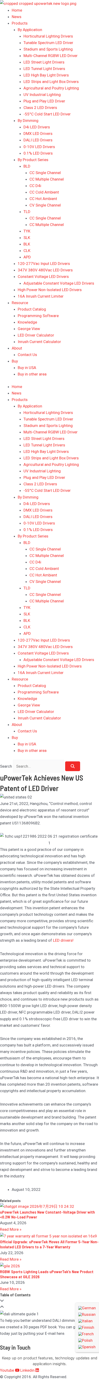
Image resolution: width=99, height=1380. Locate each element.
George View (29, 328)
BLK (26, 244)
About (17, 348)
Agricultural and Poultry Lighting (51, 88)
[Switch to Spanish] (87, 1347)
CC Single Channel (45, 172)
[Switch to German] (87, 1308)
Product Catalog (32, 309)
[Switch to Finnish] (87, 1327)
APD (27, 257)
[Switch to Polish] (87, 1340)
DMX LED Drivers (37, 133)
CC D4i (35, 185)
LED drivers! (63, 940)
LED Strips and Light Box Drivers (51, 81)
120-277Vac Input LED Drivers (44, 263)
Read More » (10, 1229)
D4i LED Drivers (36, 127)
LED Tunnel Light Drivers (44, 68)
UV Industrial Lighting (42, 94)
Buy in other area (32, 374)
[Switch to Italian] (87, 1321)
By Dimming (28, 120)
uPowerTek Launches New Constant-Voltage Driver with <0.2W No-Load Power (47, 1214)
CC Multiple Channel (46, 179)
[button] (49, 1300)
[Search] (72, 766)
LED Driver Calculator (36, 335)
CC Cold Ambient (44, 192)
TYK (26, 231)
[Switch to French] (87, 1334)
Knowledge (27, 322)
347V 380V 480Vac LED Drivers (45, 270)
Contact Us (27, 354)
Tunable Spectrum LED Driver (48, 42)
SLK (26, 237)
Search (6, 766)
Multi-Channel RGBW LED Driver (50, 55)
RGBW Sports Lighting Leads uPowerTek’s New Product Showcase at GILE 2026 (46, 1274)
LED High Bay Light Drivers (46, 75)
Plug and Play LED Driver (44, 101)
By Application (30, 29)
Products (20, 23)
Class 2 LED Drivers (40, 107)
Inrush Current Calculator (39, 341)
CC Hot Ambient (43, 198)
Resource (20, 302)
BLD (26, 166)
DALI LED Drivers (37, 140)
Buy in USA (27, 367)
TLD (26, 211)
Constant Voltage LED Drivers (43, 276)
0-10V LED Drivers (39, 146)
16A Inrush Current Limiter (41, 296)
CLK (26, 250)
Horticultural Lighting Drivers (48, 36)
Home (17, 10)
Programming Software (38, 315)
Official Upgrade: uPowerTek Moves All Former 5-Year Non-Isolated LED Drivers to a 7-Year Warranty (49, 1244)
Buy (15, 361)
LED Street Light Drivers (43, 62)
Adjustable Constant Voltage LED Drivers (58, 283)
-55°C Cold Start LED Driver (47, 114)
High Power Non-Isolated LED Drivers (50, 289)
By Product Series (33, 159)
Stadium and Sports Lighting (48, 49)
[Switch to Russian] (87, 1314)
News (16, 16)
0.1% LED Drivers (38, 153)
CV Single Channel (45, 205)
